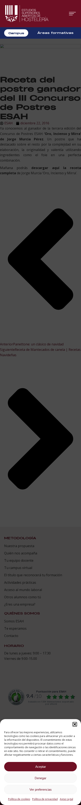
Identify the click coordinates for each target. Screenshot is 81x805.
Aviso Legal (66, 799)
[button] (75, 724)
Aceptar (40, 766)
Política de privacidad (45, 799)
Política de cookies (19, 799)
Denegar (40, 778)
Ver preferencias (40, 789)
